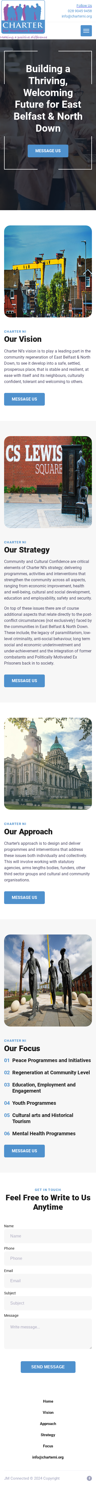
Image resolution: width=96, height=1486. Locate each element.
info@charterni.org (77, 16)
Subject (10, 1293)
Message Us (48, 150)
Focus (48, 1446)
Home (48, 1401)
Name (9, 1226)
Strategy (48, 1435)
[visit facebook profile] (89, 1478)
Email (8, 1271)
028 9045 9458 (80, 11)
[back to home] (23, 19)
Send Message (48, 1367)
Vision (48, 1412)
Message (11, 1315)
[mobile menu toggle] (86, 30)
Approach (48, 1423)
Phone (9, 1248)
